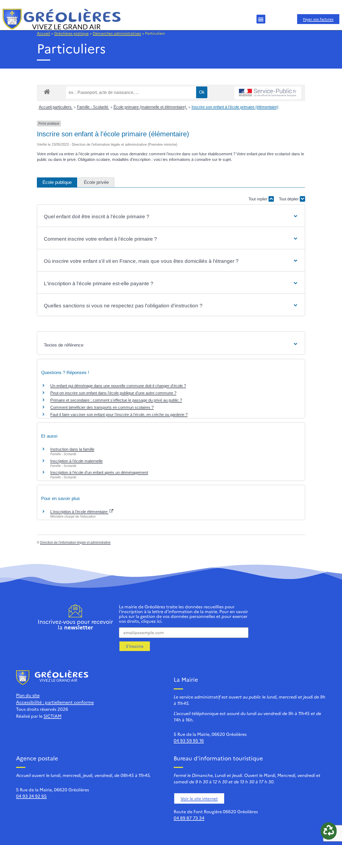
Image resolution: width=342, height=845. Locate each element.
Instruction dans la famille (72, 449)
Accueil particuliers (56, 107)
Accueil (43, 33)
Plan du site (28, 695)
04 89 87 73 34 (189, 818)
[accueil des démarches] (47, 91)
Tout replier (258, 199)
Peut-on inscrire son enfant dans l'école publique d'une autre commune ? (113, 393)
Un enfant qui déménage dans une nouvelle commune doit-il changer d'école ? (118, 385)
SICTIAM (52, 716)
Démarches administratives (117, 33)
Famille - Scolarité (93, 107)
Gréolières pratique (71, 33)
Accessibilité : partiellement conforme (55, 702)
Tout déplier (289, 199)
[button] (260, 19)
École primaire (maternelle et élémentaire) (150, 107)
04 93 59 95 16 (189, 740)
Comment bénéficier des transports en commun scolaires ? (102, 407)
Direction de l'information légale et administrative (75, 542)
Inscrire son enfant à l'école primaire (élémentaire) (235, 107)
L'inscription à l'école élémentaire (79, 511)
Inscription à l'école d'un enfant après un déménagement (99, 472)
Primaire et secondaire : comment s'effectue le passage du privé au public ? (116, 400)
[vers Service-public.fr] (267, 93)
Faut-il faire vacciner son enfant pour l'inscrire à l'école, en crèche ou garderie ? (119, 414)
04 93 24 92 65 (31, 796)
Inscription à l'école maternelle (76, 461)
